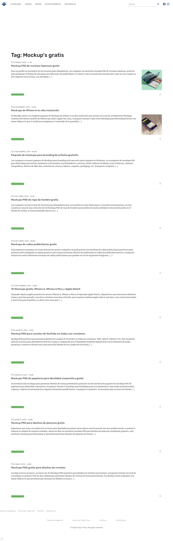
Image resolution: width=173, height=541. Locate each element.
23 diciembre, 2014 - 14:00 (24, 107)
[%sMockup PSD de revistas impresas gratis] (152, 79)
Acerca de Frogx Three (26, 511)
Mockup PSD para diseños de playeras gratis (38, 422)
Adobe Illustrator (17, 318)
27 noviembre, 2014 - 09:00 (25, 152)
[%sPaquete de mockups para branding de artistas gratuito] (152, 169)
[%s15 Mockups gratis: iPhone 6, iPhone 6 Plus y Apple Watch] (152, 303)
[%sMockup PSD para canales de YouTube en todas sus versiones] (152, 347)
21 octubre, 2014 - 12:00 (23, 196)
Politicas (40, 511)
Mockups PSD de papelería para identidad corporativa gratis (47, 378)
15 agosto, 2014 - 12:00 (23, 375)
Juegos (28, 4)
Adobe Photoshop (17, 94)
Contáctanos (51, 511)
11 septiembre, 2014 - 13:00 (25, 286)
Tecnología (15, 4)
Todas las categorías (8, 511)
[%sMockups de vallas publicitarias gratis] (152, 258)
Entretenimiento (53, 4)
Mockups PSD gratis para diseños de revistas (38, 467)
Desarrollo (70, 4)
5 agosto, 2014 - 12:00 (22, 420)
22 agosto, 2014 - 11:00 (23, 330)
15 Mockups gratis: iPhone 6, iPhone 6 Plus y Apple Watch (45, 288)
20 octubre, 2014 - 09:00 (24, 241)
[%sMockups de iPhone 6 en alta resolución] (152, 124)
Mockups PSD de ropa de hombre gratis (34, 199)
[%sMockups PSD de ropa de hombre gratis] (152, 213)
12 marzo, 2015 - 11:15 (22, 62)
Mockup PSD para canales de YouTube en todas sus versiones (48, 333)
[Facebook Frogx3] (164, 4)
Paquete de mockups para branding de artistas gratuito (44, 155)
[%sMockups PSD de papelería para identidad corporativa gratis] (152, 392)
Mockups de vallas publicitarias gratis (34, 244)
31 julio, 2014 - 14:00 (22, 464)
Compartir (160, 94)
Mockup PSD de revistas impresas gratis (35, 65)
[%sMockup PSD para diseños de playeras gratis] (152, 437)
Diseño (38, 4)
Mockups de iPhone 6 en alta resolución (35, 110)
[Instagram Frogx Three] (168, 4)
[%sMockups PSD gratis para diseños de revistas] (152, 481)
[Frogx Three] (4, 4)
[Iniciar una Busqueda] (158, 4)
